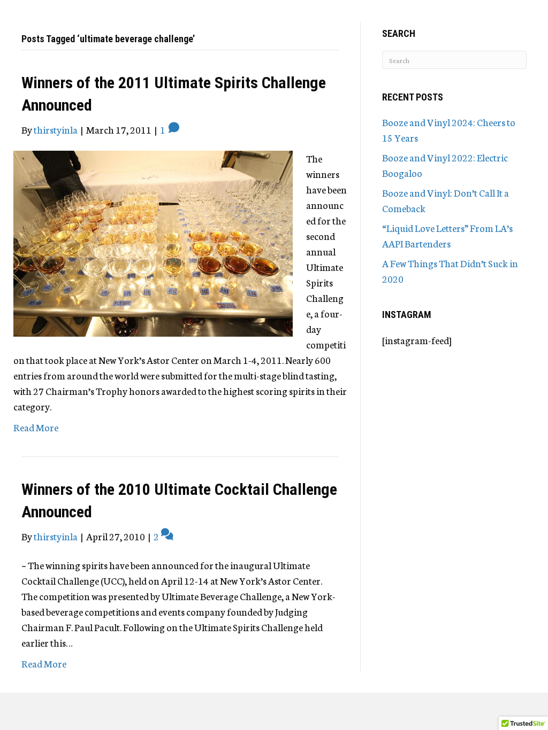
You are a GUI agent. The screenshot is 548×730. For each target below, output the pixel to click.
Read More (35, 427)
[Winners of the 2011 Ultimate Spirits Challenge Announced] (153, 242)
